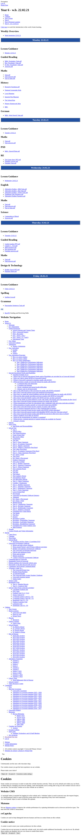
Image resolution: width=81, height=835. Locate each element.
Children (7, 16)
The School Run (10, 100)
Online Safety (17, 579)
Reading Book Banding (20, 572)
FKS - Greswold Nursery (20, 332)
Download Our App (11, 737)
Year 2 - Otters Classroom (21, 481)
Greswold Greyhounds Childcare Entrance (26, 495)
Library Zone (13, 678)
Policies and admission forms (22, 552)
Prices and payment (19, 554)
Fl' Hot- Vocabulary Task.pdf (14, 65)
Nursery (15, 517)
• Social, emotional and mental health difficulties (32, 387)
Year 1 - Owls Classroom (20, 490)
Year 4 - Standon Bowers (20, 584)
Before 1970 (20, 715)
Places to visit (17, 614)
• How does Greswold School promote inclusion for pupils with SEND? (35, 401)
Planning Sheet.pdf (11, 271)
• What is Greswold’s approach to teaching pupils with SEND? (32, 380)
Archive (15, 728)
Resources (16, 620)
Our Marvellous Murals (20, 479)
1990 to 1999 (21, 721)
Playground (16, 493)
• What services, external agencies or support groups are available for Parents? (37, 419)
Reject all (4, 774)
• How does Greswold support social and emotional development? (33, 392)
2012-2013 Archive (19, 657)
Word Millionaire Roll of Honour (23, 680)
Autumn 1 (16, 669)
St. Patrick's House (18, 627)
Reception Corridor (19, 518)
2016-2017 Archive (19, 650)
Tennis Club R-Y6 (18, 595)
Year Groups (9, 18)
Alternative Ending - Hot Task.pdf (15, 191)
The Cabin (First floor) (20, 449)
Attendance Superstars (16, 659)
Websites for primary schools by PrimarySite (18, 751)
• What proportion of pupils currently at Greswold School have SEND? (35, 405)
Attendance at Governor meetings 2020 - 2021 (27, 701)
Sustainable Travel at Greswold (18, 561)
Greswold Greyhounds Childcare (19, 543)
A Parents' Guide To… (16, 568)
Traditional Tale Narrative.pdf (14, 194)
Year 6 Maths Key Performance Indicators (30, 371)
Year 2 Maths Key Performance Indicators (30, 364)
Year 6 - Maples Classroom (21, 446)
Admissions (12, 344)
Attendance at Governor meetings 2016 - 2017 (27, 708)
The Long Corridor (19, 462)
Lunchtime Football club (20, 589)
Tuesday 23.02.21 (10, 133)
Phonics (11, 618)
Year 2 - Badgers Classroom (21, 509)
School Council (13, 682)
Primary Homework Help (13, 103)
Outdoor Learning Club (20, 602)
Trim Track (16, 456)
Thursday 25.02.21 (11, 235)
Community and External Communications (22, 566)
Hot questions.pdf (10, 249)
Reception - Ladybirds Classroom (23, 522)
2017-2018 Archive (19, 648)
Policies (11, 422)
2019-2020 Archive (19, 644)
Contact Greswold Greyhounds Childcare (26, 557)
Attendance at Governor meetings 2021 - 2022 (27, 699)
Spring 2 (15, 664)
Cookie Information (11, 744)
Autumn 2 (16, 667)
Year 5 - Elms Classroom (20, 442)
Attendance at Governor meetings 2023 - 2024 (27, 696)
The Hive (16, 515)
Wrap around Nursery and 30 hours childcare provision (30, 547)
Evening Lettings (14, 730)
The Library (16, 474)
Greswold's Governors (20, 691)
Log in (3, 3)
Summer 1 (16, 662)
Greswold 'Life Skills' (19, 612)
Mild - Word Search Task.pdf (14, 115)
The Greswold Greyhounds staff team (24, 550)
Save (18, 833)
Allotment (16, 497)
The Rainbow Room (19, 478)
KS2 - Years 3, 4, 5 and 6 (20, 337)
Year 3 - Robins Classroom (21, 463)
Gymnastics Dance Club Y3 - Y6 (23, 596)
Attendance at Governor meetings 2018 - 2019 (27, 705)
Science (15, 353)
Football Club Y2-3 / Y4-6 (21, 593)
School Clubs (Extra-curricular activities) (21, 588)
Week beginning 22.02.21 (13, 35)
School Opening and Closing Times (24, 330)
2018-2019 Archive (19, 646)
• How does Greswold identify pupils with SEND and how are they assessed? (37, 398)
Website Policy (9, 745)
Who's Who (12, 424)
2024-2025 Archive (19, 636)
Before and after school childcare (23, 545)
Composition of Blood (12, 216)
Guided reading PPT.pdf (12, 244)
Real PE (7, 313)
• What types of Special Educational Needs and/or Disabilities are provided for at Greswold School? (44, 376)
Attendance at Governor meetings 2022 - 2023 (27, 698)
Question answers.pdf (11, 251)
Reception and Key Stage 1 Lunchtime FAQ (26, 541)
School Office (17, 431)
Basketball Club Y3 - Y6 (20, 600)
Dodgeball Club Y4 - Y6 (20, 605)
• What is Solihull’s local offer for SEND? (26, 415)
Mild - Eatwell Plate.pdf (12, 151)
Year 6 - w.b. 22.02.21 (12, 24)
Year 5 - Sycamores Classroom (22, 444)
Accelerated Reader (19, 573)
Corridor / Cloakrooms (20, 483)
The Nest (15, 440)
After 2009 (20, 724)
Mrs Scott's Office (18, 437)
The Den (15, 470)
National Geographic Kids (13, 90)
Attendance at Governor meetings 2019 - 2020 (27, 703)
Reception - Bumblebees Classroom (24, 524)
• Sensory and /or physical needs (27, 389)
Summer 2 (16, 660)
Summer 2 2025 (18, 676)
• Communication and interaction (27, 383)
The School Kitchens (19, 433)
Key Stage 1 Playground (20, 499)
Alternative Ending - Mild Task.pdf (16, 189)
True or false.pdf (10, 78)
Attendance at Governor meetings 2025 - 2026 (27, 692)
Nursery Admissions (19, 346)
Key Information (14, 327)
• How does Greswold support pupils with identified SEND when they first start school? (40, 412)
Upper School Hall (18, 435)
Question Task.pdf (10, 163)
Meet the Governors (15, 689)
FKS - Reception (18, 334)
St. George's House (19, 628)
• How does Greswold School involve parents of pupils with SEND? (34, 406)
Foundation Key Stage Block (22, 511)
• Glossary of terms (19, 421)
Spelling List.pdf (10, 297)
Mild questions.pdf (10, 247)
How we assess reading (20, 357)
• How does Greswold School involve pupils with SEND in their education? (36, 410)
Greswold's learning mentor (21, 577)
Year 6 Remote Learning (12, 22)
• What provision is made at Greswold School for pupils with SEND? (34, 382)
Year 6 (7, 20)
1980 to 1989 (21, 719)
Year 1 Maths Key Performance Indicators (30, 362)
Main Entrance (17, 527)
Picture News (17, 616)
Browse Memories (18, 714)
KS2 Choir (16, 591)
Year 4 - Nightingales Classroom (23, 508)
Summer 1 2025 (18, 675)
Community (8, 685)
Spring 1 (15, 666)
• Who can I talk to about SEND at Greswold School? (29, 378)
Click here (4, 27)
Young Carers (13, 580)
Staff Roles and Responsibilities (22, 426)
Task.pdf (7, 75)
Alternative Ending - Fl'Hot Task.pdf (16, 192)
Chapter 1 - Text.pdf (11, 246)
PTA (10, 687)
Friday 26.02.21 (10, 289)
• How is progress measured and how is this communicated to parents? (35, 408)
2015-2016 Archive (19, 652)
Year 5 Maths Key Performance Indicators (30, 369)
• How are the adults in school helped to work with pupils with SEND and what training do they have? (45, 399)
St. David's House (18, 630)
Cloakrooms (16, 438)
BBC (6, 107)
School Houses (13, 625)
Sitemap (7, 742)
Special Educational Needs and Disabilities (22, 373)
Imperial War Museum (12, 97)
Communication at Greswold (18, 559)
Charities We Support (15, 726)
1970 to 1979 (21, 717)
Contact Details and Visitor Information (21, 531)
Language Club (17, 604)
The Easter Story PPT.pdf (13, 159)
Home (7, 15)
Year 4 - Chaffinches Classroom (22, 504)
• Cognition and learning (24, 385)
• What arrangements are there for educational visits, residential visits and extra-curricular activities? (43, 403)
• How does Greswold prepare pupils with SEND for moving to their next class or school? (41, 414)
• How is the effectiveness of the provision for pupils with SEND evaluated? (36, 391)
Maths (14, 351)
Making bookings (18, 556)
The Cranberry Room (19, 476)
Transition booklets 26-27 (21, 375)
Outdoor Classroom (19, 460)
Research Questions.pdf (12, 87)
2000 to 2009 (21, 723)
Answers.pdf (9, 66)
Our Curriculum (14, 348)
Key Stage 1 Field (18, 501)
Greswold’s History (15, 710)
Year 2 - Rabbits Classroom (21, 485)
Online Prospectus (14, 328)
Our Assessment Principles (17, 355)
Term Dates (12, 538)
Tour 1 (15, 430)
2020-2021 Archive (19, 643)
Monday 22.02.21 (10, 53)
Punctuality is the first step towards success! (22, 565)
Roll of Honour (13, 634)
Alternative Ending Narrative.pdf (15, 196)
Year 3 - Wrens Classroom (21, 467)
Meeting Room (17, 502)
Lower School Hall (19, 492)
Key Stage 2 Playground (20, 458)
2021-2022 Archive (19, 641)
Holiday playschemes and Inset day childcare (27, 549)
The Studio (16, 513)
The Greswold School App (21, 570)
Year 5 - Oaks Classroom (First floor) (24, 453)
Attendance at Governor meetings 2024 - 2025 (27, 694)
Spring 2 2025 (17, 673)
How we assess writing (20, 359)
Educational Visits (18, 339)
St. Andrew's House (19, 632)
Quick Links (16, 623)
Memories (12, 712)
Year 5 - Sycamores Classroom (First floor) (26, 451)
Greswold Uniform (15, 343)
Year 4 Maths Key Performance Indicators (30, 367)
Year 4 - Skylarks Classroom (21, 506)
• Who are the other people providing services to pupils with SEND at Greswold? (38, 396)
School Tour (12, 428)
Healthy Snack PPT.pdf (12, 269)
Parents (7, 533)
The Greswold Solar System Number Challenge (27, 575)
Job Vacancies (13, 735)
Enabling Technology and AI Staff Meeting (26, 733)
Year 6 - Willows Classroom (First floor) (25, 447)
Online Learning (14, 621)
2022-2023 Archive (19, 639)
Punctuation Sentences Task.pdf (15, 305)
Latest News (12, 534)
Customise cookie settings (24, 774)
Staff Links (12, 731)
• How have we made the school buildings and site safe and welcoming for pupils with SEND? (42, 394)
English (15, 350)
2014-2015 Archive (19, 653)
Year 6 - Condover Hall (20, 586)
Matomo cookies (11, 807)
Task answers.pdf (10, 77)
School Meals (13, 540)
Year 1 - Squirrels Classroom (22, 486)
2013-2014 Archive (19, 655)
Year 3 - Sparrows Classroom (22, 465)
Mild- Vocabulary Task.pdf (13, 61)
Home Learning (14, 611)
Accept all (12, 774)
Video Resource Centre (16, 683)
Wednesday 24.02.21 (11, 181)
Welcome (12, 325)
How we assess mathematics (21, 360)
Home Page (4, 5)
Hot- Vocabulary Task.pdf (13, 63)
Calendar (11, 536)
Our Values (12, 341)
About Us (8, 323)
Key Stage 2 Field (18, 454)
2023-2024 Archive (19, 637)
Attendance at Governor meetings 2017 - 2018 (27, 707)
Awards (11, 529)
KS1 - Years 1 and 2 (19, 335)
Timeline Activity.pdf (11, 161)
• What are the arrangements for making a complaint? (29, 417)
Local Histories (9, 93)
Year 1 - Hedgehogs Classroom (22, 488)
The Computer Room (19, 469)
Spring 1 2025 (17, 671)
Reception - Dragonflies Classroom (24, 520)
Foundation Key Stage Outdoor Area (24, 525)
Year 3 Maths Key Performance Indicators (30, 366)
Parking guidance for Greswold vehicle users (23, 563)
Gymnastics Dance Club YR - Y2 (23, 598)
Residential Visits (14, 582)
